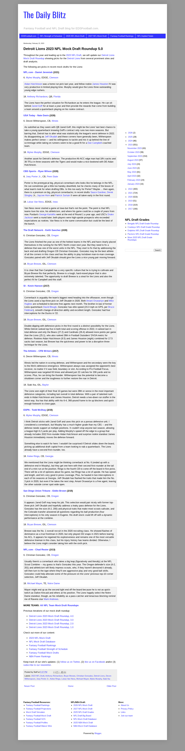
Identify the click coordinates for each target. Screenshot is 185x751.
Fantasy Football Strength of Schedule (48, 649)
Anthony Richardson (37, 96)
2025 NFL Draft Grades (83, 712)
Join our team (127, 715)
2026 (130, 133)
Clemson (53, 77)
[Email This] (54, 672)
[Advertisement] (143, 83)
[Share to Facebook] (62, 672)
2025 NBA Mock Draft (83, 722)
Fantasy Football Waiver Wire (39, 726)
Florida (56, 96)
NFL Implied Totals (145, 36)
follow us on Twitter (70, 662)
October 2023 (133, 152)
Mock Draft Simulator (35, 712)
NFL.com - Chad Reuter (36, 549)
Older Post (111, 686)
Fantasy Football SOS (36, 719)
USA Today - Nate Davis (36, 115)
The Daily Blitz (44, 14)
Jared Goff (37, 106)
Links (123, 712)
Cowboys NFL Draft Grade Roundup (144, 227)
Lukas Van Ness (35, 202)
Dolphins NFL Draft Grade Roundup (143, 230)
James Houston (100, 84)
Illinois (55, 121)
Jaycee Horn (43, 195)
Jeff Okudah (51, 136)
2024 (130, 141)
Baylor (45, 385)
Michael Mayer (34, 583)
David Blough (50, 307)
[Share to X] (59, 672)
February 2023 (134, 180)
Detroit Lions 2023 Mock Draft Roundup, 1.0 (51, 627)
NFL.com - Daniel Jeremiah (38, 72)
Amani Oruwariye (95, 300)
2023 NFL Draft (73, 55)
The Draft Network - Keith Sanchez (42, 230)
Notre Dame (54, 583)
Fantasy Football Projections (38, 709)
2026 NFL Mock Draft (75, 36)
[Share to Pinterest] (65, 672)
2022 (130, 189)
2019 (130, 201)
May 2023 (132, 172)
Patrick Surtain (62, 195)
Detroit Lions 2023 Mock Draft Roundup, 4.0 (51, 616)
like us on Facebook (95, 662)
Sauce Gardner (98, 192)
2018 (130, 205)
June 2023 (132, 168)
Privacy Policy (127, 709)
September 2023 (135, 156)
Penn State (52, 176)
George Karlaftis (47, 214)
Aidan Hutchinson (33, 84)
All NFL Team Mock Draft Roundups (59, 605)
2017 (130, 209)
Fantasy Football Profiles (37, 722)
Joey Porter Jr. (33, 176)
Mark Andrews (51, 599)
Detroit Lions (73, 58)
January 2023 (133, 184)
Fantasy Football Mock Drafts (44, 652)
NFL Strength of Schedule (51, 36)
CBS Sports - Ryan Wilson (37, 171)
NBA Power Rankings (40, 656)
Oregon (55, 235)
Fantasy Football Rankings (122, 36)
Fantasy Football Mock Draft (38, 715)
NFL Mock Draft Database (42, 641)
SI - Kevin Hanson (33, 286)
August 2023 (133, 160)
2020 (130, 197)
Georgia (49, 456)
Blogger (98, 733)
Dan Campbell (95, 143)
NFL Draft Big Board (82, 715)
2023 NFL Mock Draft (40, 638)
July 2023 (132, 164)
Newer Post (29, 686)
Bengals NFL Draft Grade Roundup (143, 223)
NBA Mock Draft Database (85, 726)
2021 (130, 193)
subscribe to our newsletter (37, 665)
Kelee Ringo (33, 456)
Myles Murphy (33, 77)
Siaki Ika (106, 679)
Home (70, 686)
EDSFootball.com (28, 36)
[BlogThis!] (57, 672)
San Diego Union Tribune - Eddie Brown (44, 491)
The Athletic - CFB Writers (37, 351)
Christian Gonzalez (85, 676)
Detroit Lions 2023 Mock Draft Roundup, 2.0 (51, 623)
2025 (130, 137)
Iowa (55, 202)
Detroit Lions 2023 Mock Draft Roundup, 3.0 (51, 620)
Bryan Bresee (34, 264)
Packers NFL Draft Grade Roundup (143, 234)
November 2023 (134, 148)
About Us (125, 705)
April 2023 (132, 176)
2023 (130, 144)
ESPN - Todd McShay (34, 410)
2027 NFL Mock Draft (97, 36)
